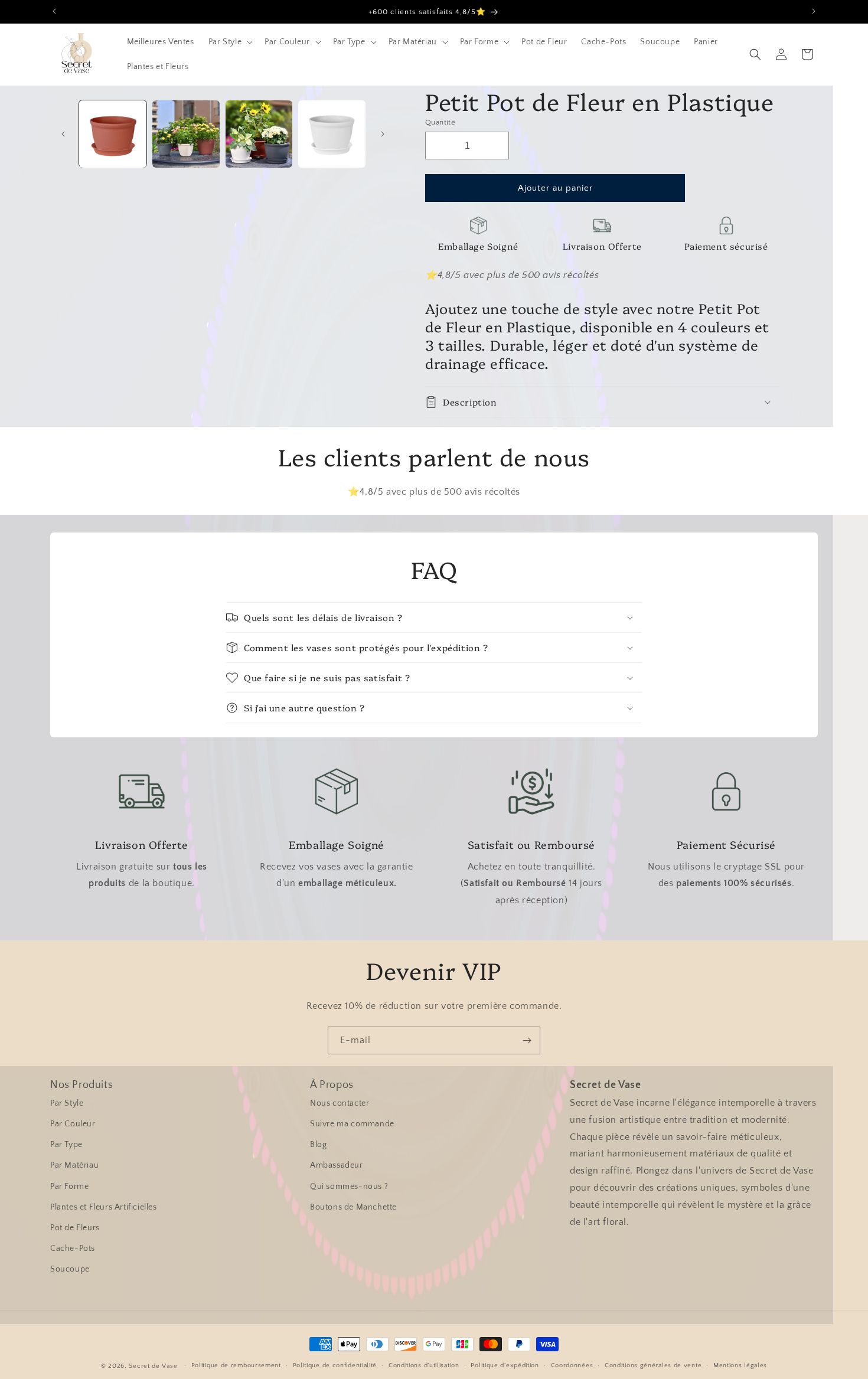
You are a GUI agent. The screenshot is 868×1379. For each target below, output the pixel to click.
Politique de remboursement (236, 1365)
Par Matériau (74, 1165)
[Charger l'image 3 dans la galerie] (259, 134)
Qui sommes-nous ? (349, 1186)
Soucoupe (70, 1269)
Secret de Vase (153, 1366)
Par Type (66, 1144)
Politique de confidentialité (335, 1365)
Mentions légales (740, 1365)
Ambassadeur (336, 1165)
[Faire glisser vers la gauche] (63, 134)
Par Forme (69, 1186)
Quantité (440, 122)
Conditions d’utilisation (424, 1365)
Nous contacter (339, 1103)
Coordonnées (572, 1365)
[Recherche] (755, 54)
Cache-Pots (72, 1248)
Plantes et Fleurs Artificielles (103, 1207)
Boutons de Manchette (353, 1207)
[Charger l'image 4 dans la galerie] (332, 134)
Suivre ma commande (352, 1124)
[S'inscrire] (527, 1040)
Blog (318, 1144)
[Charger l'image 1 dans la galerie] (112, 134)
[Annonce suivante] (814, 11)
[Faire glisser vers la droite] (383, 134)
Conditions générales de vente (653, 1365)
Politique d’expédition (505, 1365)
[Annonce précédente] (54, 11)
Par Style (66, 1103)
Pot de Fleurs (75, 1228)
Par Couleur (73, 1124)
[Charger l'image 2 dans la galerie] (186, 134)
